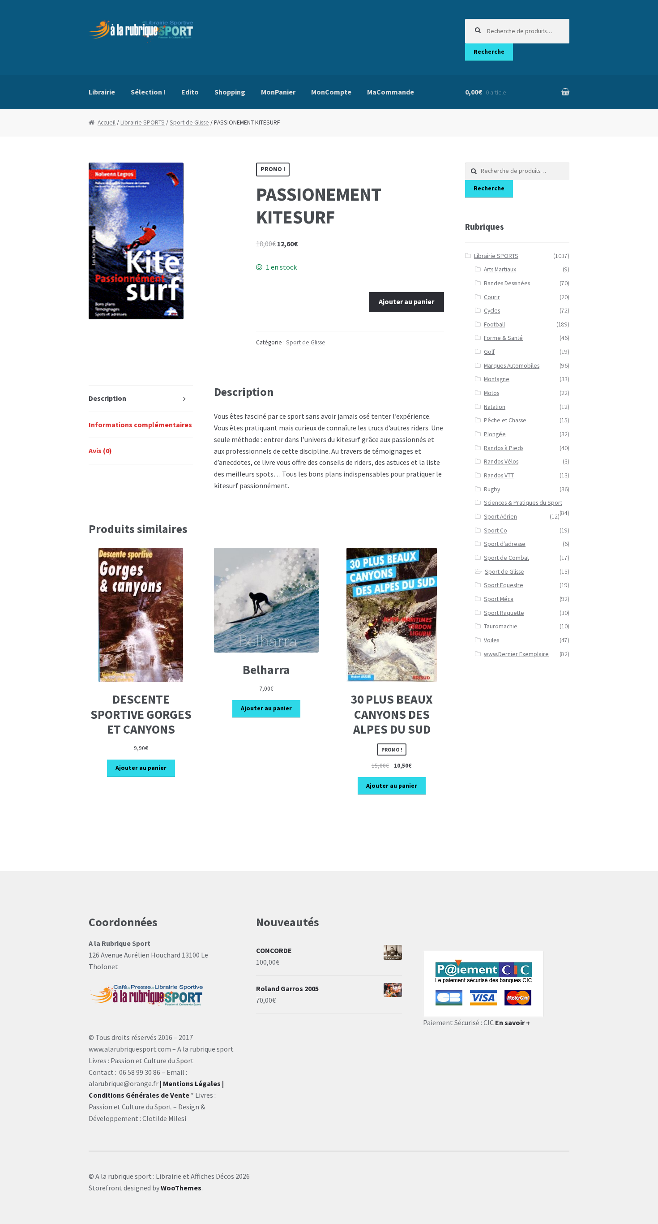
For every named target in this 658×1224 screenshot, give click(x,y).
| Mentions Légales (190, 1083)
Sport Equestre (503, 585)
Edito (190, 91)
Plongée (495, 434)
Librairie (102, 91)
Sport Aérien (500, 516)
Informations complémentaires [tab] (140, 424)
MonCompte (331, 91)
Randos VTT (499, 475)
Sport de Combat (506, 558)
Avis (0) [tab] (100, 450)
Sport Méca (498, 599)
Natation (494, 407)
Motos (491, 393)
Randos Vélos (501, 461)
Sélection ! (148, 91)
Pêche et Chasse (505, 420)
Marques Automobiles (511, 365)
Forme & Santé (503, 338)
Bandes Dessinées (507, 283)
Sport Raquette (504, 613)
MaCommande (390, 91)
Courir (492, 297)
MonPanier (278, 91)
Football (494, 324)
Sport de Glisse (189, 122)
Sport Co (495, 530)
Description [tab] (107, 398)
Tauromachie (500, 626)
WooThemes (181, 1187)
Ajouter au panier (406, 301)
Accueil (106, 122)
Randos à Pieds (503, 448)
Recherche (489, 52)
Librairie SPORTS (142, 122)
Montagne (496, 379)
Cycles (492, 310)
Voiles (491, 640)
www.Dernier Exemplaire (516, 654)
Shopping (229, 91)
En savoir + (512, 1022)
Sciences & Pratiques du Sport (523, 503)
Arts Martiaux (500, 269)
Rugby (492, 489)
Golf (489, 352)
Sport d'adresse (505, 544)
